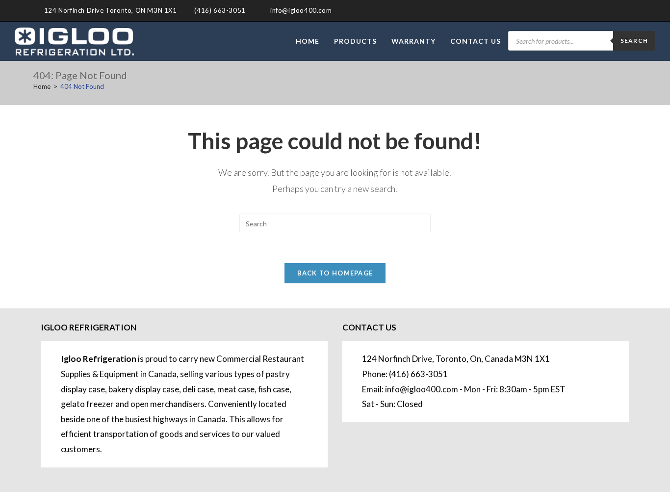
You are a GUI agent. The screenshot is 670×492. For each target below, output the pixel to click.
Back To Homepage (335, 273)
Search (634, 40)
